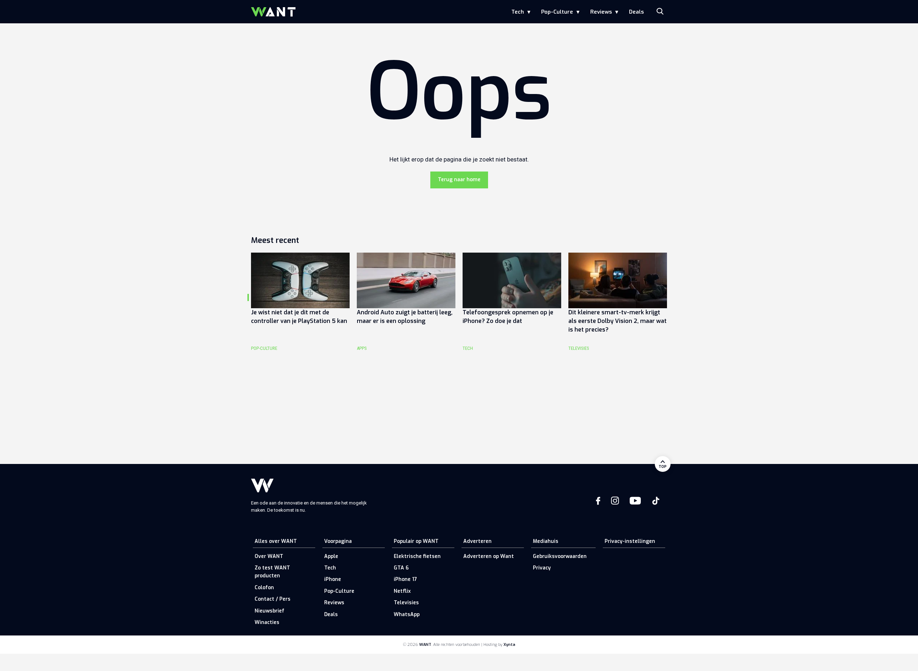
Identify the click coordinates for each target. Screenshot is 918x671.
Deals (636, 11)
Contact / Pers (272, 599)
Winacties (267, 622)
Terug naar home (459, 179)
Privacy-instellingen (630, 541)
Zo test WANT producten (272, 571)
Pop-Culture (557, 11)
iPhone (332, 579)
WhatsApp (407, 614)
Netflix (402, 591)
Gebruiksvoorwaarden (560, 556)
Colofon (264, 587)
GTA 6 (401, 567)
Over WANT (269, 556)
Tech (517, 11)
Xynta (509, 644)
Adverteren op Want (488, 556)
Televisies (406, 602)
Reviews (601, 11)
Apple (331, 556)
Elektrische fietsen (417, 556)
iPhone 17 (405, 579)
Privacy (542, 567)
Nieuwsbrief (269, 610)
